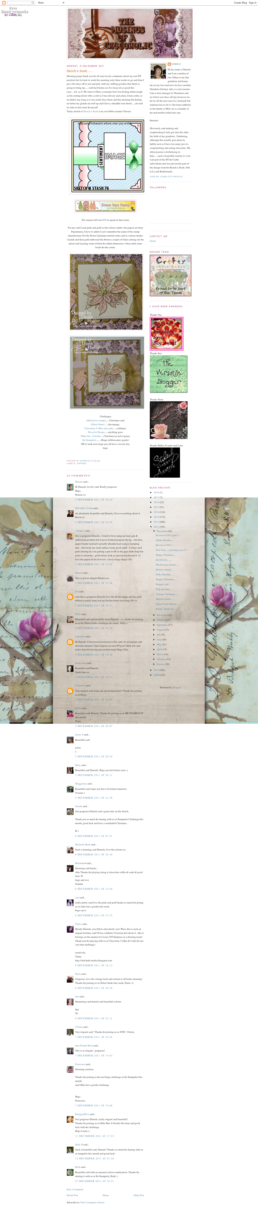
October (161, 620)
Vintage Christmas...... (167, 594)
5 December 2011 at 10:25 (94, 499)
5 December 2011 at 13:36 (94, 583)
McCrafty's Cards (84, 508)
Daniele (176, 64)
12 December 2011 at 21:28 (94, 1158)
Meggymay (81, 783)
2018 (157, 492)
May (159, 644)
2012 (157, 521)
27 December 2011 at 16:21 (94, 1181)
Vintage (82, 463)
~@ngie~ (80, 530)
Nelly (78, 614)
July (159, 634)
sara (77, 897)
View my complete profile (166, 177)
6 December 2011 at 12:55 (94, 915)
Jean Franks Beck (84, 1045)
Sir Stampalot (89, 440)
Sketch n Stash (90, 111)
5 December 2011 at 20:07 (94, 726)
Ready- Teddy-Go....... (167, 608)
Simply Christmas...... (166, 579)
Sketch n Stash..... (165, 569)
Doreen (79, 481)
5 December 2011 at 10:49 (94, 522)
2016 (157, 502)
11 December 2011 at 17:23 (94, 1136)
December (162, 531)
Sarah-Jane (80, 663)
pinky (78, 708)
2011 (157, 526)
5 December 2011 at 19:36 (94, 654)
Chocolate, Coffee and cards (98, 428)
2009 (157, 675)
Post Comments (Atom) (92, 1202)
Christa (79, 1026)
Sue (77, 996)
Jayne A (79, 734)
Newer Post (72, 1195)
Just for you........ (164, 559)
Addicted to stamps (96, 420)
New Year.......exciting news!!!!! (171, 550)
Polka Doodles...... (165, 574)
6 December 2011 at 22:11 (94, 1018)
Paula (78, 973)
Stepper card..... (163, 584)
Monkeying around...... (167, 564)
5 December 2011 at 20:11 (94, 775)
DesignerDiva (82, 1114)
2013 (157, 517)
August (161, 629)
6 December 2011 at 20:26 (94, 988)
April (160, 649)
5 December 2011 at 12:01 (94, 564)
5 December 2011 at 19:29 (94, 628)
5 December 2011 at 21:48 (94, 797)
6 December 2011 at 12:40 (94, 888)
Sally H (79, 1144)
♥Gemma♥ (80, 863)
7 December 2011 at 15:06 (94, 1105)
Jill (76, 591)
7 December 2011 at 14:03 (94, 1055)
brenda (78, 806)
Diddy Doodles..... (165, 540)
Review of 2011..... (165, 545)
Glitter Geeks (97, 424)
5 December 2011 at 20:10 (94, 756)
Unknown (80, 636)
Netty (78, 765)
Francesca (80, 1064)
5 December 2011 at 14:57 (94, 605)
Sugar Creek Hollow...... (168, 604)
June (159, 639)
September (162, 624)
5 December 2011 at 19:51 (94, 677)
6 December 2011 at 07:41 (94, 836)
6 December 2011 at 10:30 (94, 854)
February (161, 659)
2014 (157, 512)
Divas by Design (96, 432)
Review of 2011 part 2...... (169, 535)
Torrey (78, 924)
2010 (157, 670)
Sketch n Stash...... (165, 599)
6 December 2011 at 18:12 (94, 965)
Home (106, 1195)
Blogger (176, 687)
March (160, 654)
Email (153, 241)
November (162, 615)
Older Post (139, 1195)
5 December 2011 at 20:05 (94, 699)
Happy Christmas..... (166, 554)
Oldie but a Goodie (91, 436)
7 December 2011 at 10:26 (94, 1037)
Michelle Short (82, 844)
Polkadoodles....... (165, 589)
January (161, 664)
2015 (157, 507)
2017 (157, 497)
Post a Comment (75, 1189)
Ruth (77, 1167)
